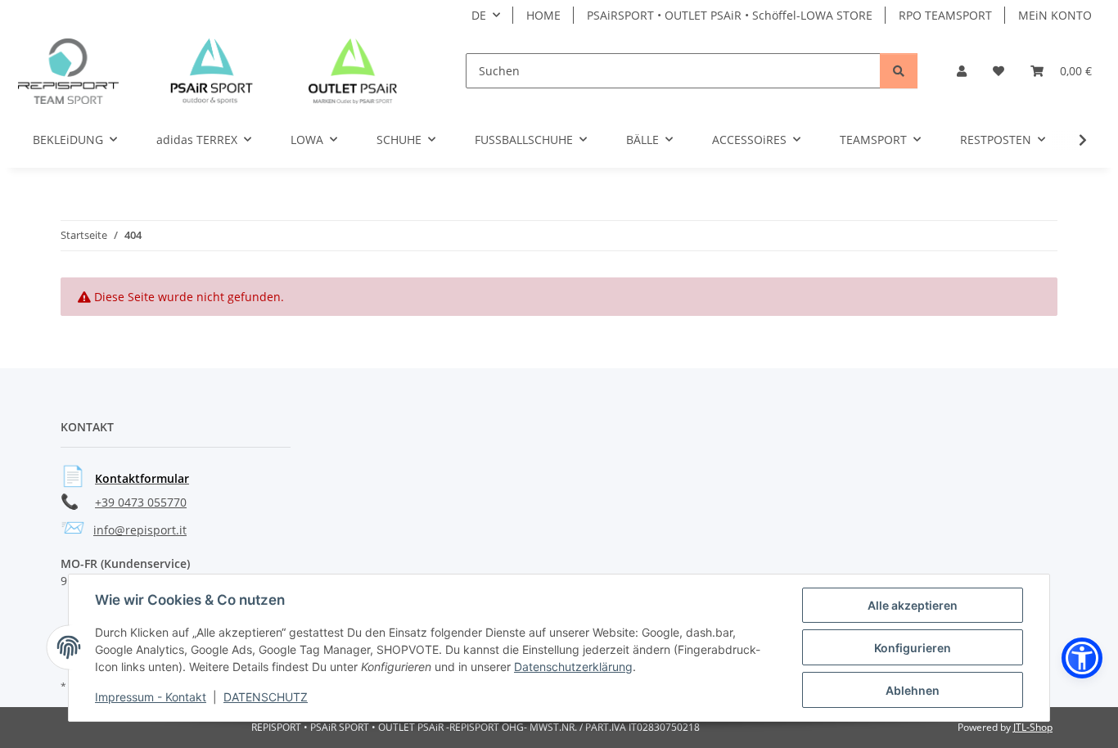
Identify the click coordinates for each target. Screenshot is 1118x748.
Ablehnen (913, 690)
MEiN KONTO (1055, 15)
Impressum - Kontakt (150, 697)
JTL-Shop (1033, 727)
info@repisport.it (140, 530)
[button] (962, 71)
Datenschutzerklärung (573, 667)
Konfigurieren (912, 648)
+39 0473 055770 (141, 502)
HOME (543, 15)
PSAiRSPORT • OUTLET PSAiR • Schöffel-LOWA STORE (729, 15)
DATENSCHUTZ (265, 697)
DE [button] (478, 15)
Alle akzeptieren (913, 605)
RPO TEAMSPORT (945, 15)
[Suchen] (898, 70)
